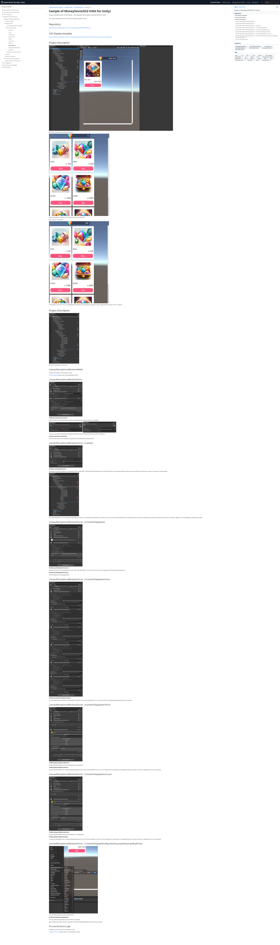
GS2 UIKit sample (78, 7)
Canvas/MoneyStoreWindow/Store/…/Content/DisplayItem (251, 27)
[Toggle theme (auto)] (262, 2)
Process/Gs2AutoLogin (241, 39)
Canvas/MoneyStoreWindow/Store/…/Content (247, 25)
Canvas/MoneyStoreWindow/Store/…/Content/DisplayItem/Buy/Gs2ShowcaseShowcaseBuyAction (256, 36)
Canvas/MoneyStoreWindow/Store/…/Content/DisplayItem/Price (252, 32)
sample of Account (54, 932)
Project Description (240, 17)
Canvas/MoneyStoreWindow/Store (244, 23)
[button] (255, 2)
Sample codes (68, 7)
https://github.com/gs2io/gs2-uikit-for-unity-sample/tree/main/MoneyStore (70, 28)
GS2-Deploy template (241, 15)
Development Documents (56, 7)
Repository (238, 13)
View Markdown (240, 7)
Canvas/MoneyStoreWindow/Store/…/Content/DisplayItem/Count (253, 34)
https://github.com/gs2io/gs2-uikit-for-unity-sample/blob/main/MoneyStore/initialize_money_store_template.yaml (80, 37)
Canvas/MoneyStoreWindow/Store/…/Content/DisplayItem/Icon (252, 29)
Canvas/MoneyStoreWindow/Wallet (245, 21)
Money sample (53, 375)
